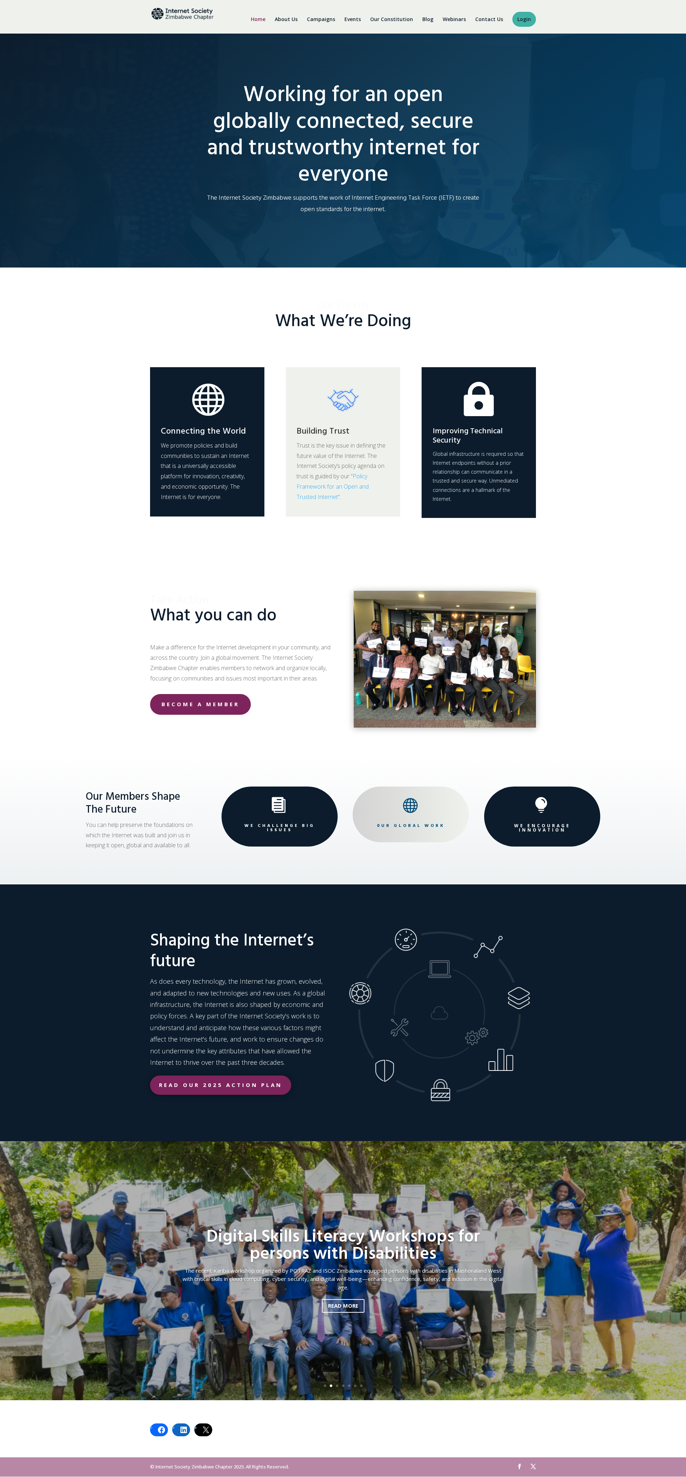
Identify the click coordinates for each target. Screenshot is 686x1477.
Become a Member (200, 704)
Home (258, 20)
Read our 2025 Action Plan (220, 1084)
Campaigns (321, 20)
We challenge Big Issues (279, 828)
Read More (343, 1305)
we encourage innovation (542, 828)
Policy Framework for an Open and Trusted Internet (333, 486)
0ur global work (411, 825)
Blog (427, 20)
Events (352, 20)
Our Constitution (391, 20)
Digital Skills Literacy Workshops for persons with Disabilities (343, 1245)
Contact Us (489, 20)
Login (524, 20)
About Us (286, 20)
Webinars (454, 20)
